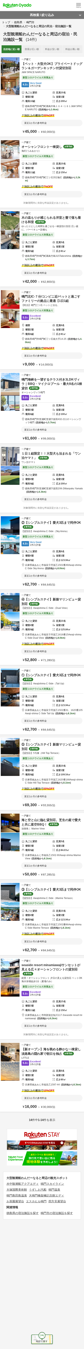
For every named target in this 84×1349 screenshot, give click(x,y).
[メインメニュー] (78, 5)
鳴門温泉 (54, 1189)
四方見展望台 (57, 1201)
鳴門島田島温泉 (16, 1195)
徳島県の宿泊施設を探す (22, 1213)
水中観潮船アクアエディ (22, 1183)
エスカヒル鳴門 (36, 1201)
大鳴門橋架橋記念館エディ (46, 1195)
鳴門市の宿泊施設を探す (57, 1213)
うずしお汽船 (37, 1189)
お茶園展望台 (15, 1201)
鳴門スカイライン (52, 1183)
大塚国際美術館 (16, 1189)
